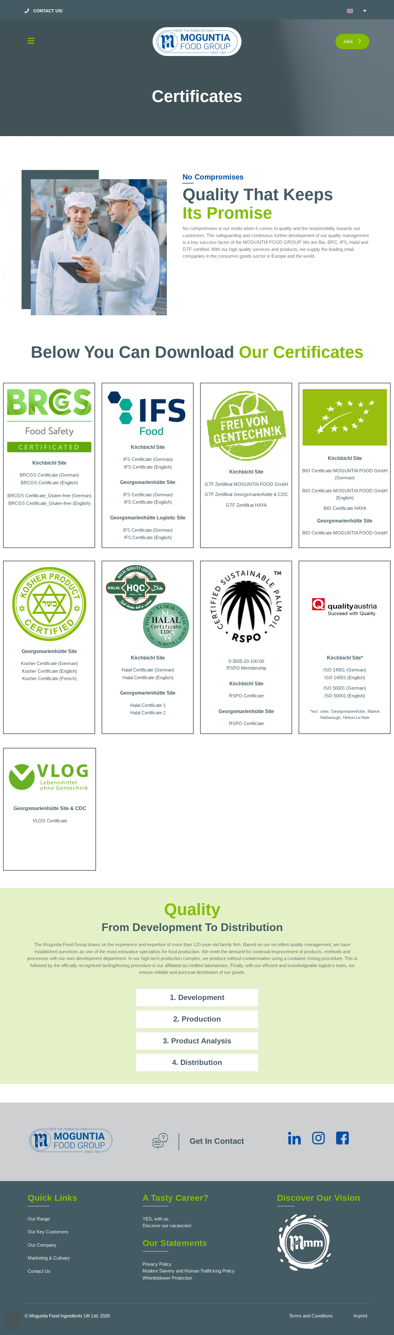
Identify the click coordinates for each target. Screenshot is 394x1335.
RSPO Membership (246, 668)
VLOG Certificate (50, 820)
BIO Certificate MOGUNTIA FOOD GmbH (345, 532)
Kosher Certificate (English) (49, 671)
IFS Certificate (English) (148, 467)
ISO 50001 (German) (345, 688)
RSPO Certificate (246, 695)
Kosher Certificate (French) (49, 678)
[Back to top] (380, 1321)
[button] (80, 41)
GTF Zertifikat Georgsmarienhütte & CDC (246, 494)
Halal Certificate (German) (148, 669)
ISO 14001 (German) (345, 669)
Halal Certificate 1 (148, 705)
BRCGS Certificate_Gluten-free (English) (49, 503)
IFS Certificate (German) (148, 459)
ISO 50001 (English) (344, 695)
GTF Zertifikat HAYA (246, 505)
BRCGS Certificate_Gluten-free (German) (49, 495)
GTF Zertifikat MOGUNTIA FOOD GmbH (246, 484)
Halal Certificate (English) (148, 677)
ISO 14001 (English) (344, 677)
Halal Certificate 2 (148, 712)
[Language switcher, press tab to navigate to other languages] (357, 11)
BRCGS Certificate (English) (49, 482)
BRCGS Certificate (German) (49, 475)
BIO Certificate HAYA (345, 508)
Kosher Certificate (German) (49, 663)
